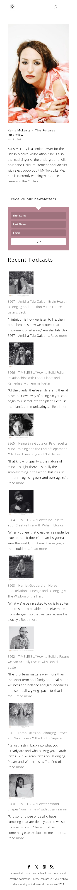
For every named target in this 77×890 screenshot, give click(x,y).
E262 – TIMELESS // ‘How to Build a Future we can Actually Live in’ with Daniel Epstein (38, 661)
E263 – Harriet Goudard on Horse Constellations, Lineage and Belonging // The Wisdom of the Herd (37, 590)
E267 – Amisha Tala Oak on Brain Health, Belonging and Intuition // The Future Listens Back (37, 306)
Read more (59, 335)
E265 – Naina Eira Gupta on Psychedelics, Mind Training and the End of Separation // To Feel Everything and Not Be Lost (38, 448)
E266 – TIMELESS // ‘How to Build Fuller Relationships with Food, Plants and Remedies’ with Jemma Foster (36, 377)
